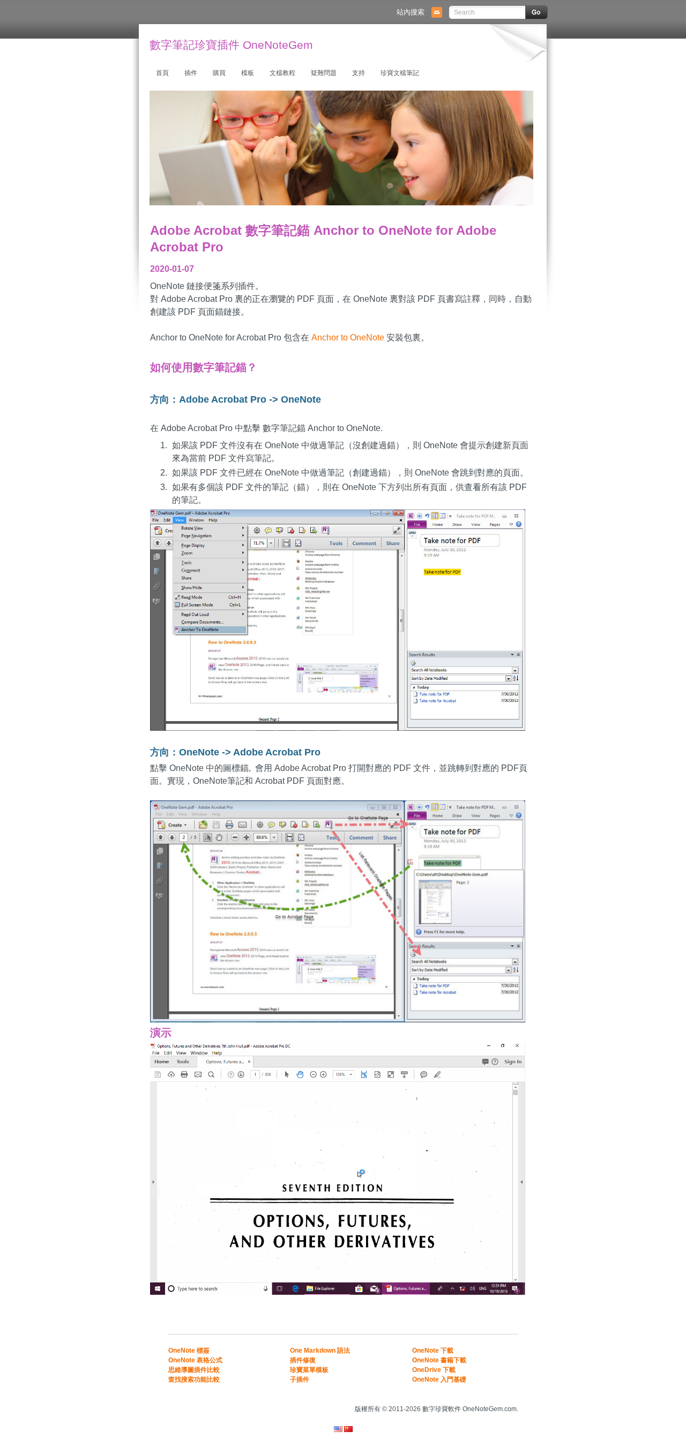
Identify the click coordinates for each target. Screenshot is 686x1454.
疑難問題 (324, 73)
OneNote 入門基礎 (439, 1379)
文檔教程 (282, 73)
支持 (358, 73)
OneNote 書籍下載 (439, 1360)
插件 (190, 73)
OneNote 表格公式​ (195, 1360)
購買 (219, 73)
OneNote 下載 (432, 1350)
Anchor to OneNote (347, 337)
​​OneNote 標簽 (189, 1350)
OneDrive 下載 (434, 1370)
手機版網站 (504, 1394)
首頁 (162, 73)
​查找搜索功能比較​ (194, 1379)
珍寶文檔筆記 (400, 73)
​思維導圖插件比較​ (194, 1370)
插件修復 (303, 1360)
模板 (247, 73)
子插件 (299, 1379)
